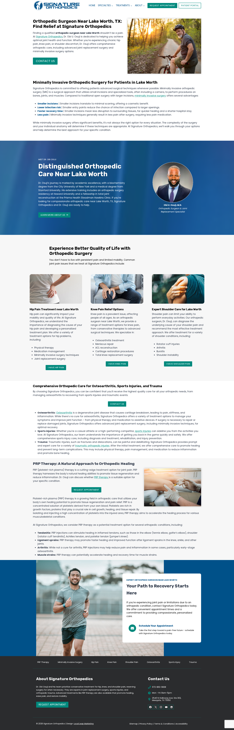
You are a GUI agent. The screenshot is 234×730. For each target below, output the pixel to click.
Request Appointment (162, 5)
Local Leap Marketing (84, 723)
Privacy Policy (145, 723)
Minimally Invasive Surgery (70, 662)
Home (92, 5)
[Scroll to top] (227, 719)
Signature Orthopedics (49, 36)
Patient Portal (190, 5)
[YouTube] (166, 707)
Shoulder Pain (131, 662)
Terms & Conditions (164, 723)
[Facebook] (150, 707)
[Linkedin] (171, 707)
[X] (155, 707)
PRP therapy (101, 477)
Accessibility (182, 723)
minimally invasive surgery (150, 95)
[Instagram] (161, 707)
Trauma (193, 662)
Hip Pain (95, 662)
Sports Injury (174, 662)
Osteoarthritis (64, 412)
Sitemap (133, 723)
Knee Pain (112, 662)
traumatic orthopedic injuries (92, 445)
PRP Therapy (43, 662)
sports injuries (143, 431)
